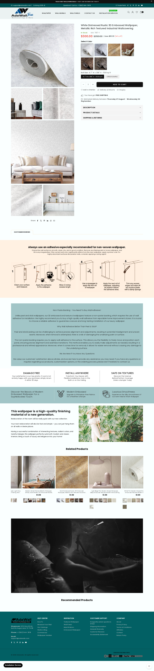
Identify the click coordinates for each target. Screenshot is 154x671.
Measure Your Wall (44, 624)
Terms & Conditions (124, 627)
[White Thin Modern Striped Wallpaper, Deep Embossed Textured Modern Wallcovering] (61, 472)
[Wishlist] (137, 13)
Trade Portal (121, 5)
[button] (141, 13)
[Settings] (133, 13)
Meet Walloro (69, 627)
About (119, 622)
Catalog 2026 (38, 5)
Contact (120, 633)
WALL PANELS (75, 13)
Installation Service (13, 665)
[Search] (129, 13)
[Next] (145, 484)
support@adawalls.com (20, 638)
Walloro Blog (42, 630)
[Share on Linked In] (47, 220)
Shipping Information (98, 626)
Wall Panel (68, 624)
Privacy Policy (122, 624)
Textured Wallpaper (71, 622)
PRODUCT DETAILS (91, 112)
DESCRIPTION (89, 107)
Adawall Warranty (97, 629)
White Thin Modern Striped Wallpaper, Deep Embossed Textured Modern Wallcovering (61, 491)
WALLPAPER (46, 13)
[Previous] (9, 484)
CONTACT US (89, 13)
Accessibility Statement (99, 634)
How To (40, 622)
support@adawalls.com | (22, 5)
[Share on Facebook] (38, 220)
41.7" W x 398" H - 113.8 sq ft (92, 76)
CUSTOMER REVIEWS (22, 232)
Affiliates (120, 630)
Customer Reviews (97, 632)
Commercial (42, 633)
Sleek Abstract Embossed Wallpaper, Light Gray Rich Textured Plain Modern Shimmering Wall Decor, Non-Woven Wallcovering (127, 491)
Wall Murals (60, 13)
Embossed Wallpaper (72, 630)
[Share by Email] (54, 220)
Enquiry (122, 90)
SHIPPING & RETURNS (92, 118)
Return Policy (121, 635)
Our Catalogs (42, 627)
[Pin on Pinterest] (44, 220)
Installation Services (108, 12)
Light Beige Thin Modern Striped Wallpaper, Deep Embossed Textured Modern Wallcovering (28, 491)
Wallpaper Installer (44, 635)
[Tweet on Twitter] (41, 220)
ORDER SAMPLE (112, 76)
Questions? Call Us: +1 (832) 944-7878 (77, 5)
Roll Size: (96, 73)
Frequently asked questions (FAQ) (100, 623)
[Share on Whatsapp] (51, 220)
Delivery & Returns (107, 90)
